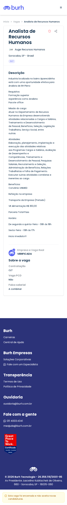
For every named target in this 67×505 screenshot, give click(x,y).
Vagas (16, 21)
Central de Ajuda (13, 342)
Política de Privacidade (17, 386)
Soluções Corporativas (17, 359)
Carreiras (9, 337)
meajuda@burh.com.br (17, 426)
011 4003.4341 (15, 421)
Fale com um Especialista (22, 364)
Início (6, 21)
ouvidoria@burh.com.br (17, 403)
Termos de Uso (12, 381)
